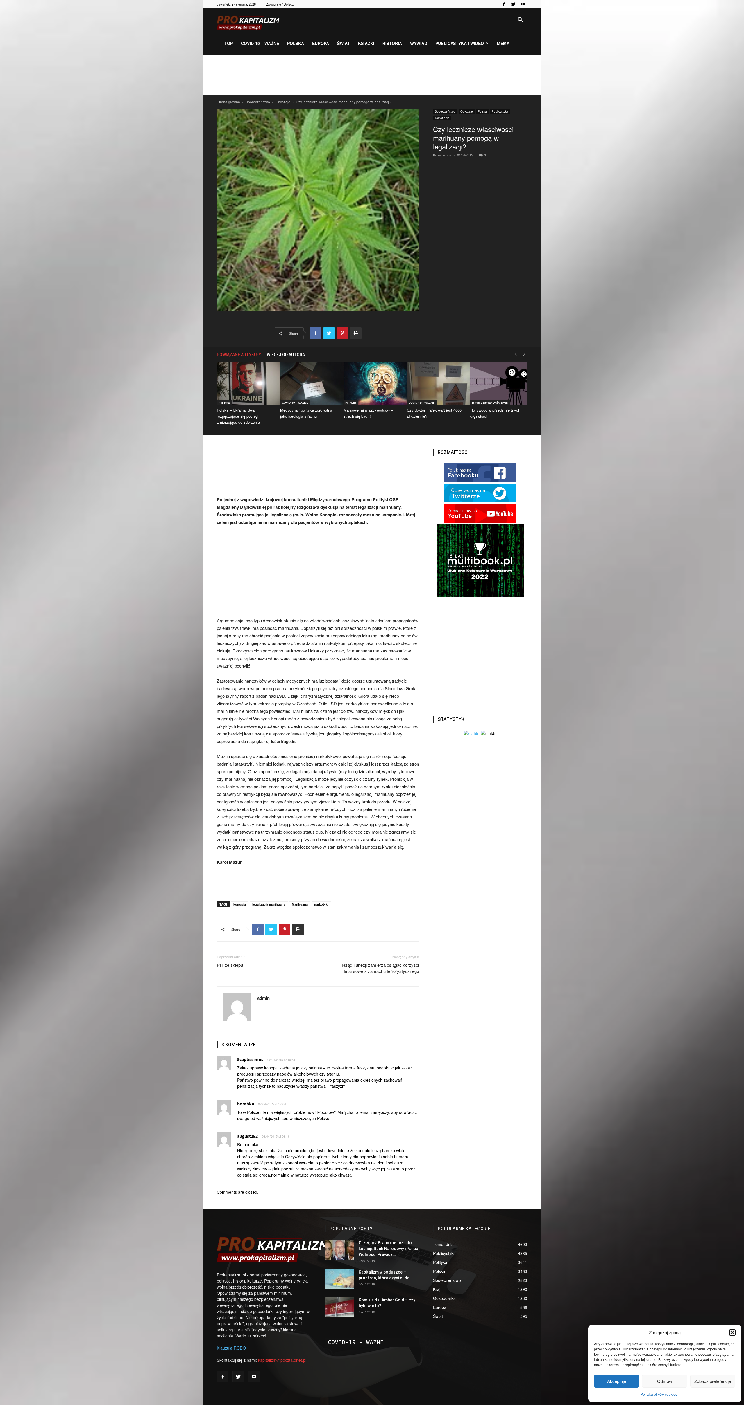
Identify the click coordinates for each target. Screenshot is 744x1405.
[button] (732, 1332)
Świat (343, 43)
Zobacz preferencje (712, 1381)
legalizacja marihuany (268, 904)
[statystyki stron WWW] (472, 733)
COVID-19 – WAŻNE (260, 43)
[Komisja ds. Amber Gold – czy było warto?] (339, 1307)
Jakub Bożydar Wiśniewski (490, 403)
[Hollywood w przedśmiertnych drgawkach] (498, 383)
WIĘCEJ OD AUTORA (286, 354)
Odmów (664, 1381)
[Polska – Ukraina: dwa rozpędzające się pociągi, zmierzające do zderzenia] (245, 383)
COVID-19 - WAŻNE (295, 403)
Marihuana (300, 904)
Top (228, 43)
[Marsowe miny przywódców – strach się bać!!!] (372, 383)
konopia (239, 904)
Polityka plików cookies (659, 1394)
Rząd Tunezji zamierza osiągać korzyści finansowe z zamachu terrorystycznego (380, 968)
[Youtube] (522, 4)
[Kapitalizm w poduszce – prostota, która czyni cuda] (339, 1279)
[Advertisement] (372, 75)
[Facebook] (503, 4)
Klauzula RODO (231, 1348)
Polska (295, 43)
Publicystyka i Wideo (459, 43)
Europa (320, 43)
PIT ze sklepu (230, 965)
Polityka (224, 403)
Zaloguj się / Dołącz (280, 4)
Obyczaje (283, 101)
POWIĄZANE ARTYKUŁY (239, 354)
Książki (366, 43)
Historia (392, 43)
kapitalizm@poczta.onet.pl (282, 1360)
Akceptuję (616, 1381)
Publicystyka (500, 111)
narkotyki (321, 904)
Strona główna (228, 101)
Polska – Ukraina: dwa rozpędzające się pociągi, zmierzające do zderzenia (238, 416)
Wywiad (418, 43)
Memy (503, 43)
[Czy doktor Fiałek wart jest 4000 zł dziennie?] (435, 383)
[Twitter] (513, 4)
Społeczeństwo (258, 101)
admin (448, 155)
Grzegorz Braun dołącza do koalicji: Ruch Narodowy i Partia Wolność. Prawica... (388, 1248)
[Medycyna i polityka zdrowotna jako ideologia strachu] (308, 383)
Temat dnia (442, 118)
